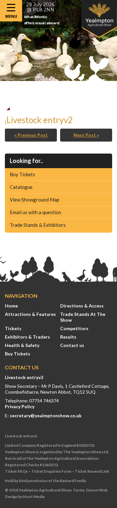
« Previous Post (31, 135)
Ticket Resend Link (92, 471)
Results (68, 337)
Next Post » (86, 135)
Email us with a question (35, 212)
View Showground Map (34, 199)
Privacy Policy (19, 406)
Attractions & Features (30, 314)
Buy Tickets (22, 174)
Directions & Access (82, 305)
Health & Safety (22, 345)
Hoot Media (34, 496)
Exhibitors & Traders (27, 337)
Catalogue (21, 187)
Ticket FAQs (16, 471)
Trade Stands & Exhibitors (38, 225)
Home (11, 305)
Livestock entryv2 (24, 377)
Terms (78, 490)
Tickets (13, 328)
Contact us (72, 345)
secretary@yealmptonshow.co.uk (46, 415)
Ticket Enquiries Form (51, 471)
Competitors (74, 328)
